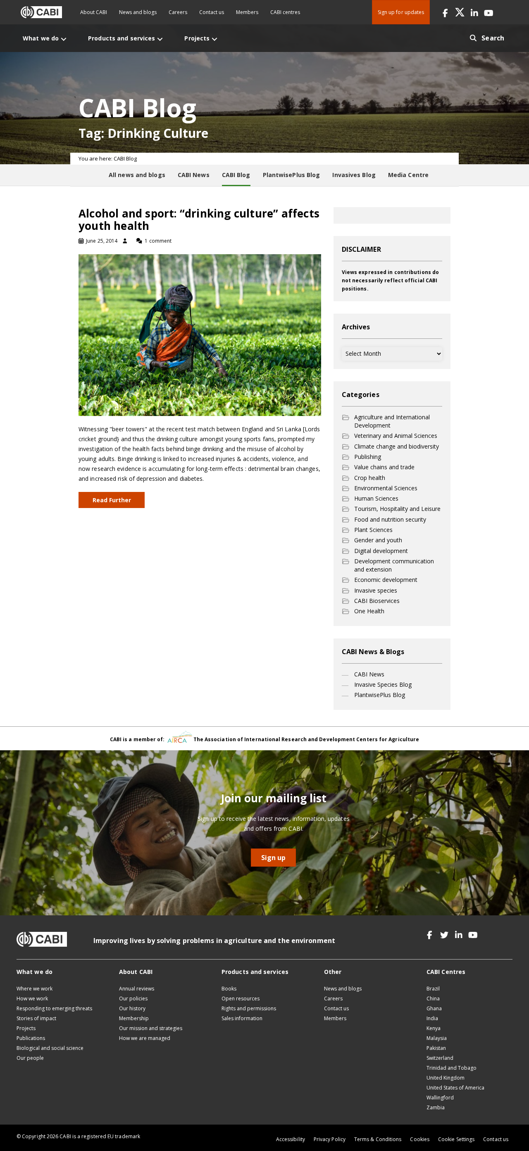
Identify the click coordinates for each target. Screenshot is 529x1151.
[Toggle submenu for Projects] (214, 39)
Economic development (385, 580)
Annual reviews (136, 988)
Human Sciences (376, 498)
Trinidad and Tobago (452, 1067)
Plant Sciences (373, 530)
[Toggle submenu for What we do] (64, 39)
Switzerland (440, 1057)
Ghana (434, 1008)
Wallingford (440, 1097)
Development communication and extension (394, 565)
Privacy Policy (330, 1139)
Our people (30, 1057)
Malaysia (437, 1038)
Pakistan (436, 1048)
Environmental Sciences (385, 488)
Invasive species (375, 590)
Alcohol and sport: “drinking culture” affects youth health (199, 219)
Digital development (381, 551)
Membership (134, 1018)
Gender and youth (378, 540)
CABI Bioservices (377, 601)
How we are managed (144, 1038)
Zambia (436, 1107)
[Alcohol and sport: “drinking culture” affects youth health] (200, 334)
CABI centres (285, 12)
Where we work (34, 988)
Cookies (419, 1139)
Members (247, 12)
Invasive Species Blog (383, 684)
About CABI (93, 12)
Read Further (112, 500)
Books (229, 988)
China (433, 998)
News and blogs (138, 12)
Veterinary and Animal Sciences (395, 436)
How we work (32, 998)
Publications (31, 1038)
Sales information (242, 1018)
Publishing (367, 457)
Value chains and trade (384, 467)
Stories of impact (36, 1018)
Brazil (433, 988)
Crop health (369, 478)
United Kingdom (446, 1077)
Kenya (434, 1028)
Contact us (211, 12)
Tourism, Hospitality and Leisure (397, 509)
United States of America (455, 1087)
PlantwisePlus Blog (379, 695)
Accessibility (290, 1139)
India (432, 1018)
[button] (445, 12)
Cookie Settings (456, 1139)
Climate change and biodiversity (396, 446)
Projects (26, 1028)
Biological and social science (50, 1048)
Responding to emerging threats (54, 1008)
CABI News (369, 674)
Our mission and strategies (150, 1028)
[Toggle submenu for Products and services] (160, 39)
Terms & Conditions (377, 1139)
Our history (132, 1008)
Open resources (241, 998)
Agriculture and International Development (392, 421)
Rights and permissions (249, 1008)
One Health (369, 611)
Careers (178, 12)
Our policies (133, 998)
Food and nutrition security (390, 519)
